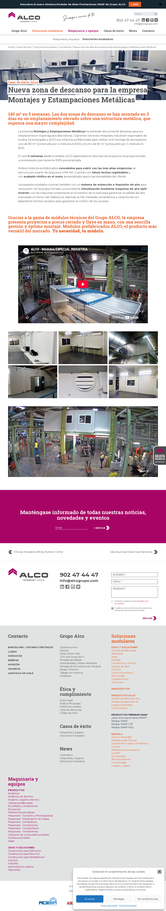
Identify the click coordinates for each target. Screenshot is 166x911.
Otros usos (117, 682)
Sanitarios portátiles (19, 837)
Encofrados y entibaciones (23, 806)
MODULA (117, 734)
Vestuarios (117, 653)
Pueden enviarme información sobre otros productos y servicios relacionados (133, 609)
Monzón (14, 664)
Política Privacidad (127, 905)
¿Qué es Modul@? (121, 737)
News (133, 31)
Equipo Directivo (69, 669)
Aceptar (90, 898)
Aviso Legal (66, 700)
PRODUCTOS (16, 790)
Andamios (13, 793)
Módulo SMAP (119, 721)
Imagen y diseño (120, 765)
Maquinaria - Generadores (22, 822)
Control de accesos (122, 672)
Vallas (11, 841)
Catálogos (65, 675)
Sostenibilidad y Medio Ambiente (78, 663)
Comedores (65, 47)
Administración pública (20, 866)
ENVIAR (148, 618)
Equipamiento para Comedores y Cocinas (130, 745)
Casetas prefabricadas (20, 803)
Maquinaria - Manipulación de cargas (28, 818)
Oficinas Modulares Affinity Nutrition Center (38, 552)
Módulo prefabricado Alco (125, 698)
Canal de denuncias (71, 709)
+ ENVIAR (100, 527)
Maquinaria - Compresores (23, 825)
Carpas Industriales (122, 705)
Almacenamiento (121, 759)
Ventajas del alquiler (71, 659)
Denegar (118, 898)
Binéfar (13, 660)
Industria (13, 863)
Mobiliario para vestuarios (125, 749)
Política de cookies (109, 905)
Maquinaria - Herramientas (23, 831)
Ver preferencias (147, 898)
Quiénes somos (68, 647)
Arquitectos (120, 688)
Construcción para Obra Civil (23, 853)
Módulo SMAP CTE (122, 724)
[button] (159, 871)
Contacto (148, 31)
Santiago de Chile (20, 673)
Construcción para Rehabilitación (26, 857)
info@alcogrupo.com (146, 23)
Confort (115, 753)
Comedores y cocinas (123, 663)
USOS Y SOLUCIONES (124, 647)
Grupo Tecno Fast (70, 653)
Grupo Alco (19, 31)
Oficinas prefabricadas (123, 650)
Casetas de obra (120, 666)
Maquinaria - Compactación (23, 828)
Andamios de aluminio (20, 796)
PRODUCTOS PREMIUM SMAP (129, 714)
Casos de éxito (114, 31)
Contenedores (119, 708)
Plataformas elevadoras (21, 812)
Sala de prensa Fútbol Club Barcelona (131, 552)
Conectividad (118, 762)
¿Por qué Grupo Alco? (72, 656)
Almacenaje (118, 675)
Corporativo (66, 755)
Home (11, 47)
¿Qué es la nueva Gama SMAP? (129, 717)
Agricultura (14, 869)
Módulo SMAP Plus (122, 727)
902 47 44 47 (128, 20)
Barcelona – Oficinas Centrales (30, 647)
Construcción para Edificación (24, 850)
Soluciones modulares (47, 31)
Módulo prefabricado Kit (124, 701)
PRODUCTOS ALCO (123, 695)
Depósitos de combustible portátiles (28, 834)
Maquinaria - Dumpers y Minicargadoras (30, 815)
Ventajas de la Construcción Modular (80, 666)
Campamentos (119, 679)
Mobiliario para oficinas (124, 740)
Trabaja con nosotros (71, 672)
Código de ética (69, 713)
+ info (134, 4)
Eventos (116, 669)
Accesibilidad (118, 756)
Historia (64, 650)
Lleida (12, 651)
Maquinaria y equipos (83, 31)
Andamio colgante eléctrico (23, 799)
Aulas (114, 656)
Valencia (14, 668)
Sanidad (115, 659)
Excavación (14, 809)
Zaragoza (15, 655)
